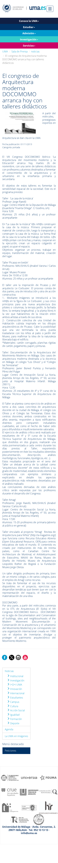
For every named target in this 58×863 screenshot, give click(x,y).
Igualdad (15, 714)
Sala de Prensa (19, 51)
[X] (11, 657)
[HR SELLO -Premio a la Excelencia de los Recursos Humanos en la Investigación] (48, 807)
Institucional (16, 676)
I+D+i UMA (16, 684)
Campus (14, 702)
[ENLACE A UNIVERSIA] (29, 777)
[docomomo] (20, 122)
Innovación (16, 689)
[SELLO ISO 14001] (29, 807)
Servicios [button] (28, 45)
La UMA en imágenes (16, 736)
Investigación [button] (28, 39)
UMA (5, 51)
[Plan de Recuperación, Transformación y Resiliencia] (19, 819)
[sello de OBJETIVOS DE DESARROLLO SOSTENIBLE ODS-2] (10, 777)
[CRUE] (10, 792)
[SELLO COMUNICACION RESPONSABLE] (48, 792)
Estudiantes (16, 697)
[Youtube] (25, 657)
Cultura (14, 706)
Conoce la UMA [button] (28, 21)
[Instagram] (18, 657)
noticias (35, 51)
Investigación (17, 680)
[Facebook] (5, 657)
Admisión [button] (28, 33)
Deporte (14, 723)
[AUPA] (29, 792)
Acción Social (17, 710)
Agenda (9, 729)
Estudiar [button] (28, 27)
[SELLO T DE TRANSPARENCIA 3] (10, 807)
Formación (16, 719)
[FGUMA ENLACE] (48, 777)
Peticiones (10, 750)
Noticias (9, 671)
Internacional (17, 693)
